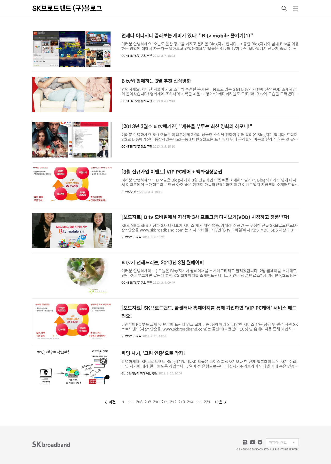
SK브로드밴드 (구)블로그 (67, 8)
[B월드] (245, 442)
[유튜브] (252, 442)
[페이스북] (260, 442)
